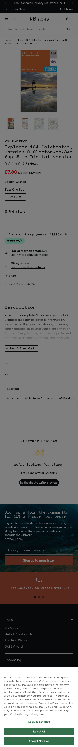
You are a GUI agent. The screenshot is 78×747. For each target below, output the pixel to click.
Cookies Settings (39, 721)
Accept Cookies (39, 741)
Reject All (39, 731)
